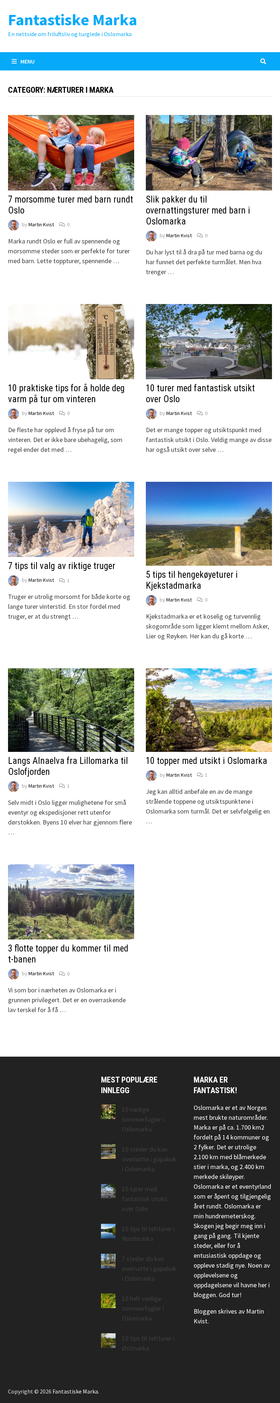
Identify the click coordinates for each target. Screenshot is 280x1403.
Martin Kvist (41, 224)
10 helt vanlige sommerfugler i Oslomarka (143, 1308)
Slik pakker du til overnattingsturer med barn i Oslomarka (198, 210)
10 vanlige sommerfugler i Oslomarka (143, 1119)
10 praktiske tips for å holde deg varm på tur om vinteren (66, 393)
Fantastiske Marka (72, 19)
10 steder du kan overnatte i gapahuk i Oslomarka (149, 1159)
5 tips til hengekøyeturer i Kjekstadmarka (192, 580)
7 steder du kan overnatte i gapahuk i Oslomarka (149, 1268)
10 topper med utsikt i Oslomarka (206, 761)
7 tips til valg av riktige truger (61, 566)
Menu (27, 61)
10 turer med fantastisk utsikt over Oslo (144, 1199)
